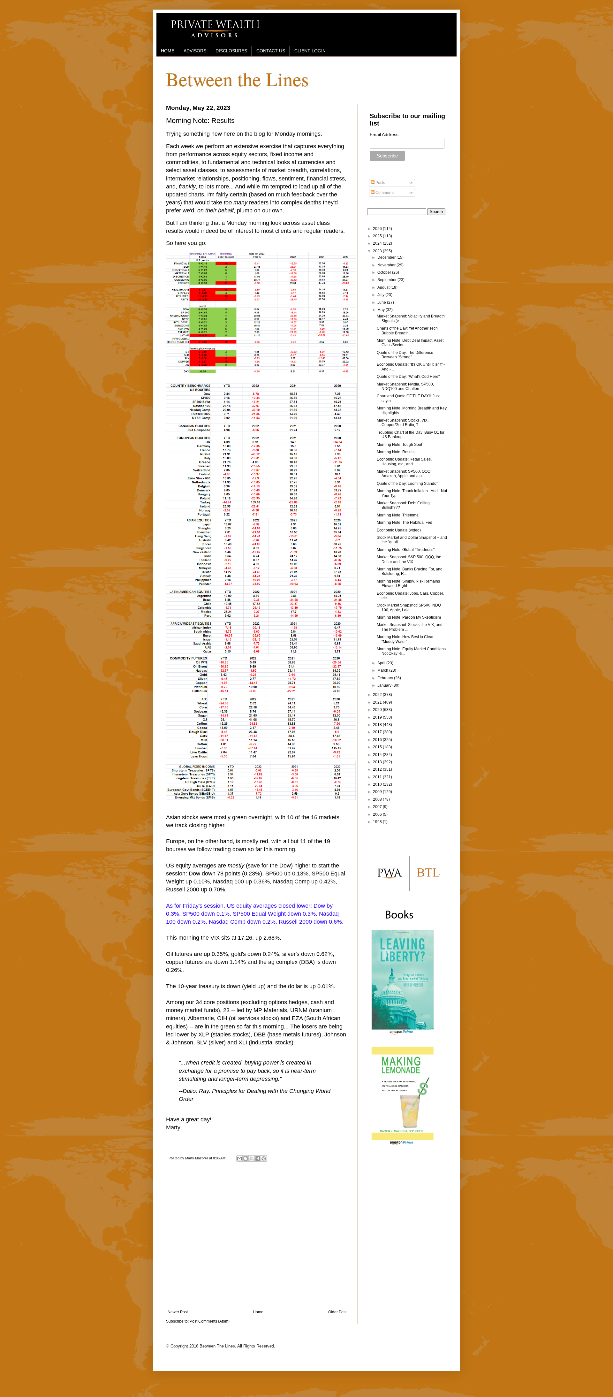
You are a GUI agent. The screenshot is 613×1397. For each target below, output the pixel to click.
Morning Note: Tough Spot (399, 444)
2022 (378, 694)
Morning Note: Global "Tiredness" (406, 549)
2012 (378, 769)
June (382, 302)
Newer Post (178, 1312)
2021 (378, 702)
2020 (378, 709)
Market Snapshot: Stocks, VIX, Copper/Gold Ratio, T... (402, 422)
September (387, 280)
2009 (378, 792)
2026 (378, 228)
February (385, 678)
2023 (378, 251)
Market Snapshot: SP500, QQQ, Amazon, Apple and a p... (404, 473)
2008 (378, 799)
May (381, 310)
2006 (378, 814)
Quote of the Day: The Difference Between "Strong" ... (405, 354)
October (384, 272)
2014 (378, 754)
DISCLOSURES (231, 50)
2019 (378, 717)
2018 (378, 724)
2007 (378, 807)
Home (258, 1312)
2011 (378, 777)
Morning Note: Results (396, 452)
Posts (380, 182)
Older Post (337, 1312)
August (383, 287)
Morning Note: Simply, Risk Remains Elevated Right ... (408, 583)
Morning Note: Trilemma (398, 515)
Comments (384, 192)
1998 (378, 822)
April (381, 663)
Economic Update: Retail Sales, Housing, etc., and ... (404, 461)
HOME (167, 50)
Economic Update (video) (399, 530)
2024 (378, 243)
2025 (378, 236)
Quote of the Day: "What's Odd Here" (408, 376)
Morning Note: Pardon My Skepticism (409, 617)
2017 (378, 732)
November (387, 265)
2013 (378, 762)
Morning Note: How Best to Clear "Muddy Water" (405, 639)
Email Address (384, 134)
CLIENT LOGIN (310, 50)
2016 (378, 739)
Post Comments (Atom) (210, 1321)
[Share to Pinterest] (264, 1158)
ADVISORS (195, 50)
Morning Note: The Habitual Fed (404, 522)
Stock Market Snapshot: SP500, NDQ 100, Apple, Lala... (409, 607)
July (381, 295)
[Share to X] (251, 1158)
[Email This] (239, 1158)
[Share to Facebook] (257, 1158)
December (387, 257)
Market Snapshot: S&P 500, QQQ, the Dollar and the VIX (409, 559)
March (383, 670)
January (384, 685)
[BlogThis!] (245, 1158)
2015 (378, 747)
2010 (378, 784)
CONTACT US (270, 50)
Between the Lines (237, 79)
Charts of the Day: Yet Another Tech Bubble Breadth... (407, 330)
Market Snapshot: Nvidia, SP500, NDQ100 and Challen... (405, 386)
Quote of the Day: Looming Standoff (407, 483)
